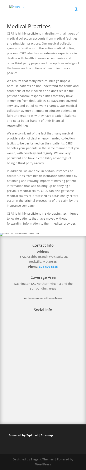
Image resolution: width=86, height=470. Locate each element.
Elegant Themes (42, 459)
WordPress (43, 464)
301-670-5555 (48, 267)
